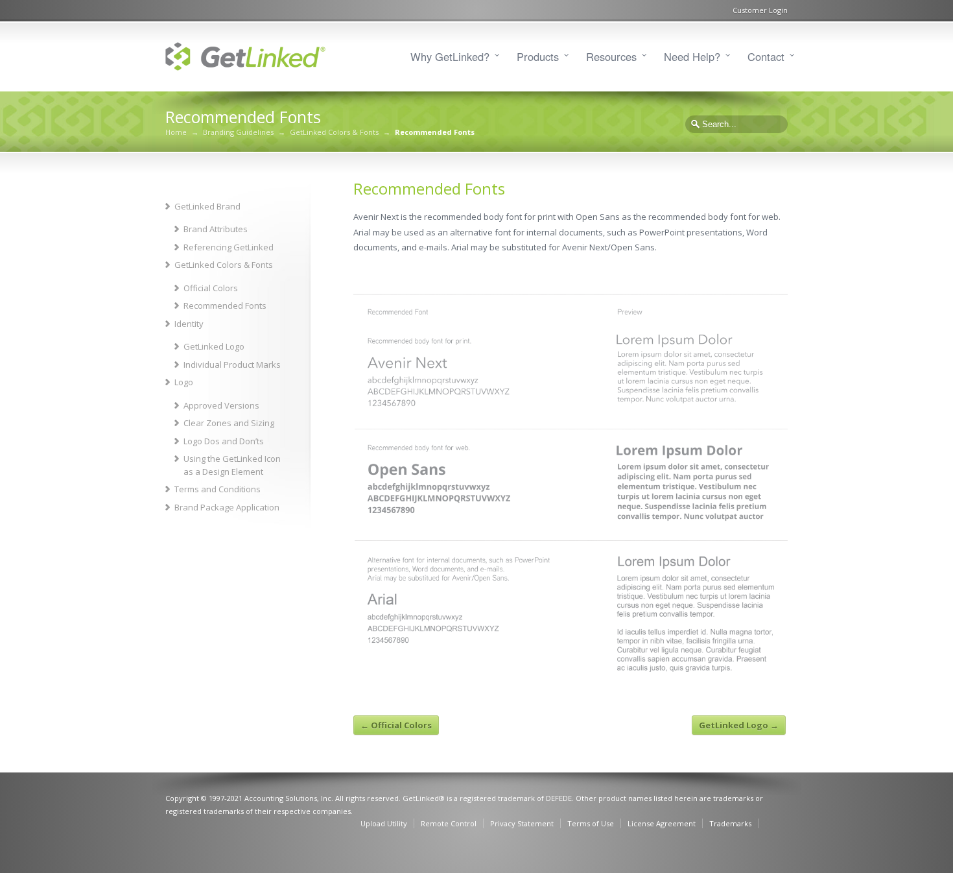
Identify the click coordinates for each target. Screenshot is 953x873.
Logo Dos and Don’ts (223, 441)
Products (538, 56)
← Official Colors (396, 725)
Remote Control (448, 823)
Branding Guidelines (238, 132)
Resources (611, 56)
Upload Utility (383, 823)
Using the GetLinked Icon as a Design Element (232, 465)
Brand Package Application (226, 507)
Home (176, 132)
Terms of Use (590, 823)
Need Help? (692, 56)
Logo (183, 382)
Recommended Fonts (224, 305)
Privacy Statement (522, 823)
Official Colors (210, 288)
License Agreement (662, 823)
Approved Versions (221, 405)
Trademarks (730, 823)
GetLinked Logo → (739, 725)
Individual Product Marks (232, 364)
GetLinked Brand (207, 206)
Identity (189, 323)
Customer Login (760, 10)
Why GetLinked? (449, 56)
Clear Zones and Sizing (228, 423)
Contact (765, 56)
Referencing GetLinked (228, 247)
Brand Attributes (215, 229)
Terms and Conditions (217, 489)
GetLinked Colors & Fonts (334, 132)
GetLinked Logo (213, 346)
